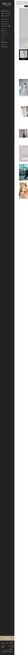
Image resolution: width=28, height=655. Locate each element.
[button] (19, 87)
